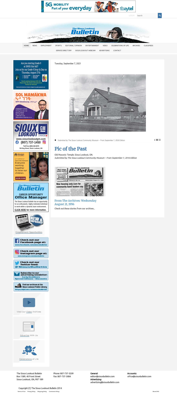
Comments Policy (54, 391)
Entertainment (92, 45)
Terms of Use (21, 391)
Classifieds (148, 45)
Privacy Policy (31, 391)
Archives (136, 45)
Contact (117, 50)
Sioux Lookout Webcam (85, 50)
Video (105, 45)
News (35, 45)
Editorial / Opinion (73, 45)
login (131, 15)
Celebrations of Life (120, 45)
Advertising (104, 50)
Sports (58, 45)
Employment (46, 45)
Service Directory (64, 50)
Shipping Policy (42, 391)
